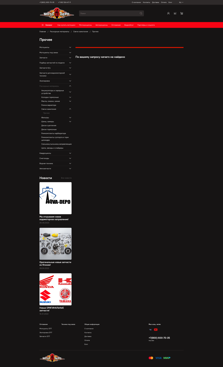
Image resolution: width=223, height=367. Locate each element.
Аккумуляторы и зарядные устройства (52, 91)
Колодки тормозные (50, 97)
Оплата (163, 2)
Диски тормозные (49, 129)
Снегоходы (44, 158)
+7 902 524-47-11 (64, 2)
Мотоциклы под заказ (48, 52)
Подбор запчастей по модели (52, 63)
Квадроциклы (45, 153)
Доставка (155, 2)
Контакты (146, 2)
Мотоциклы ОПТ (45, 329)
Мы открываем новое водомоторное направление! (54, 218)
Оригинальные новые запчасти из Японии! (55, 263)
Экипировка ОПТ (45, 332)
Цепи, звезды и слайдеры (52, 148)
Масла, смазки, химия (50, 101)
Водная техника (46, 163)
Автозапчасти (45, 168)
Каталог (49, 25)
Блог (170, 2)
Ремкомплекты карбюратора (53, 133)
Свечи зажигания (80, 31)
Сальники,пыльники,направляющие (56, 144)
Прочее (46, 113)
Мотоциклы (44, 47)
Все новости (66, 178)
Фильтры (45, 117)
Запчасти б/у (45, 68)
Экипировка (44, 81)
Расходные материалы (59, 31)
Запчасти (43, 57)
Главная (42, 31)
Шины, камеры (47, 121)
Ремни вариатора (48, 105)
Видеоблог (129, 25)
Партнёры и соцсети (146, 25)
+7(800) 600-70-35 (46, 2)
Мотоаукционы (85, 25)
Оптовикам (116, 25)
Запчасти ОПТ (44, 336)
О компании (136, 2)
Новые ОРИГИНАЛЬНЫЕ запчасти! (51, 309)
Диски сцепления (48, 125)
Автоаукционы (101, 25)
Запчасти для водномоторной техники (52, 74)
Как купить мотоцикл (66, 25)
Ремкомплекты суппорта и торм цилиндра (55, 138)
